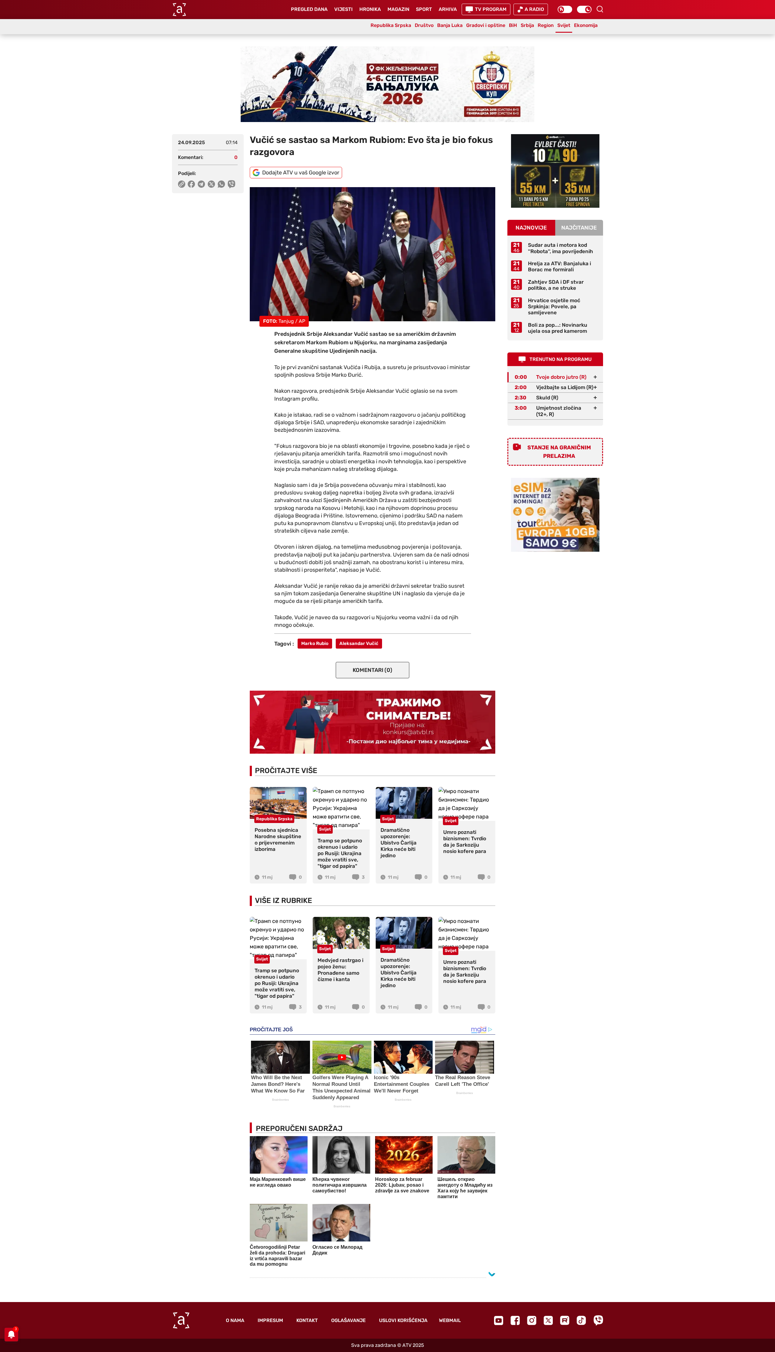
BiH (513, 25)
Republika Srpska (391, 25)
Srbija (527, 25)
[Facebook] (515, 1320)
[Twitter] (548, 1320)
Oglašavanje (348, 1320)
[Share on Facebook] (191, 184)
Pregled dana (309, 9)
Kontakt (307, 1320)
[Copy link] (181, 184)
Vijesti (343, 9)
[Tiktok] (581, 1320)
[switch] (565, 9)
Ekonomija (586, 25)
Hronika (370, 9)
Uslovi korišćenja (403, 1320)
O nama (235, 1320)
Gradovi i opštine (485, 25)
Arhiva (448, 9)
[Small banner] (555, 171)
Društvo (424, 25)
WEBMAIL (450, 1320)
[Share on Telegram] (201, 184)
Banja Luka (450, 25)
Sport (424, 9)
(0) (372, 670)
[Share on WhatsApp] (221, 184)
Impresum (270, 1320)
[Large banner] (387, 84)
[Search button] (599, 9)
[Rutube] (564, 1320)
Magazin (398, 9)
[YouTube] (498, 1320)
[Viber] (598, 1320)
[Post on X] (211, 184)
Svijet (563, 25)
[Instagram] (531, 1320)
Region (546, 25)
